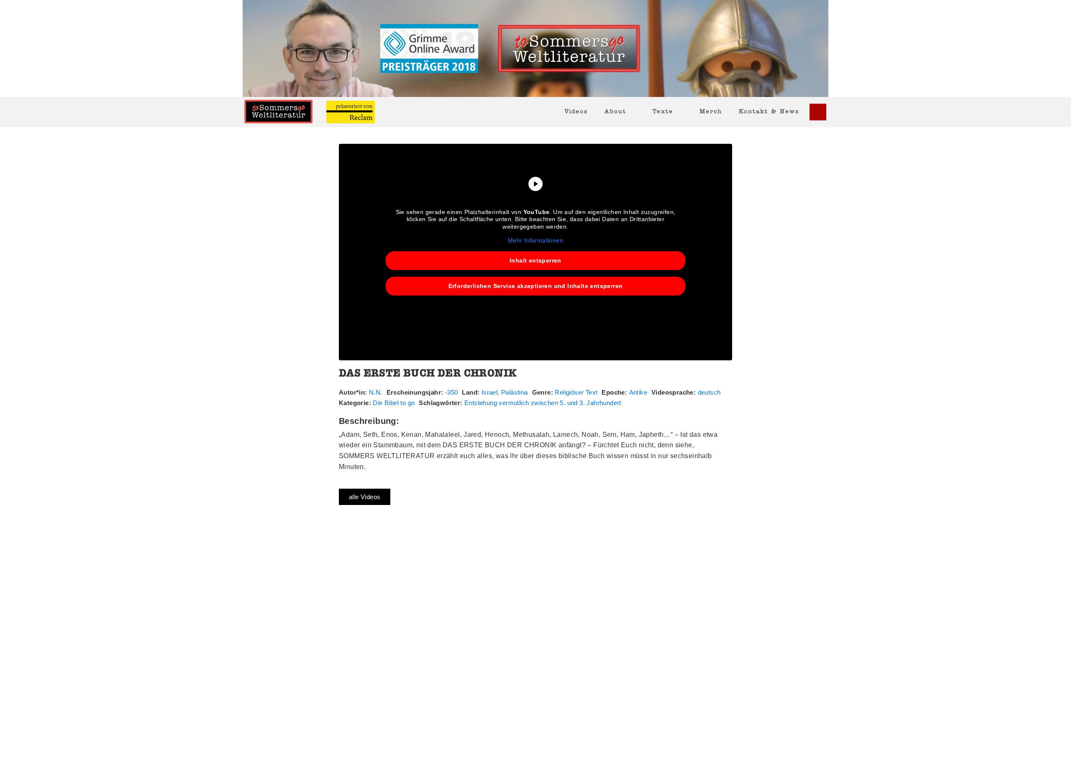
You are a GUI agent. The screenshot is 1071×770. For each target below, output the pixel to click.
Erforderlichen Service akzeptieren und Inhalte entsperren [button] (535, 286)
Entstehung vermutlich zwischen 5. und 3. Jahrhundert (542, 402)
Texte (663, 112)
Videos (576, 112)
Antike (638, 392)
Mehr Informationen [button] (535, 240)
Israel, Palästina (505, 392)
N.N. (375, 392)
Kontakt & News (769, 112)
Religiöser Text (576, 392)
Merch (710, 112)
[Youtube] (818, 112)
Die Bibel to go (394, 402)
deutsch (709, 392)
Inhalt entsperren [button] (535, 260)
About (615, 112)
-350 (451, 392)
